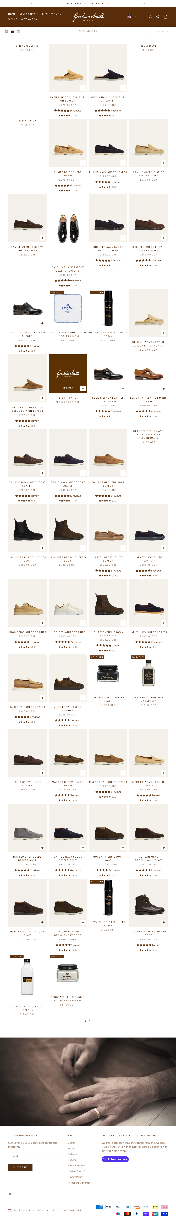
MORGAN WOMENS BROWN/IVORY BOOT (67, 933)
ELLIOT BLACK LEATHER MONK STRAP (108, 400)
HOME (12, 14)
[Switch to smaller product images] (12, 31)
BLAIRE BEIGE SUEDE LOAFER (68, 174)
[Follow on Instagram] (10, 1194)
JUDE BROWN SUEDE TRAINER (67, 709)
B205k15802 (148, 46)
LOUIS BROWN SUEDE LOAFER (27, 784)
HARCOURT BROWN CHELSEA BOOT (68, 559)
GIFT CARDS (29, 19)
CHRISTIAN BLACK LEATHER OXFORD (27, 334)
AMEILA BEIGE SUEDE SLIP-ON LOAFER (68, 99)
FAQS (71, 1148)
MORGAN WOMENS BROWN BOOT (27, 933)
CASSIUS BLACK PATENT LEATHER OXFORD (68, 269)
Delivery (72, 1154)
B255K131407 (27, 120)
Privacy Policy (75, 1176)
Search (71, 1142)
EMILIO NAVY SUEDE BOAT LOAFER (68, 484)
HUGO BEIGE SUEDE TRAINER (27, 632)
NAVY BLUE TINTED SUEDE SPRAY (108, 924)
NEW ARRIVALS (29, 14)
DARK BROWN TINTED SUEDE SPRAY (108, 334)
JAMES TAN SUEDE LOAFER (27, 707)
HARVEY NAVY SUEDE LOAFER (149, 559)
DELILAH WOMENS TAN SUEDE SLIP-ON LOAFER (27, 409)
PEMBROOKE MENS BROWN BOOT (148, 933)
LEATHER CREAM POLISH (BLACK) (108, 699)
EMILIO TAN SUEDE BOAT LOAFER (108, 484)
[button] (62, 110)
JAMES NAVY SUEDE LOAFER (148, 632)
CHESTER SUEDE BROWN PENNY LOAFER (148, 249)
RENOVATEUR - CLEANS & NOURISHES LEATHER (68, 999)
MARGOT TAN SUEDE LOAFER (108, 782)
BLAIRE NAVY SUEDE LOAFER (108, 172)
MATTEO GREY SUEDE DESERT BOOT (27, 859)
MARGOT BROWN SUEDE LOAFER (68, 784)
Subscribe (20, 1167)
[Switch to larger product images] (6, 31)
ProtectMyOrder (77, 1165)
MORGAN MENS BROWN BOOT (108, 859)
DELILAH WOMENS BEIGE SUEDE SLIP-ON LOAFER (148, 344)
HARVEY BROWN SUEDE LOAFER (108, 559)
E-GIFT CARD (67, 398)
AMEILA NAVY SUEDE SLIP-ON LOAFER (108, 99)
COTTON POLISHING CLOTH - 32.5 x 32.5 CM (68, 334)
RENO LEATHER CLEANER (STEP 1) (27, 1008)
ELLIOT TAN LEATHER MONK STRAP (148, 400)
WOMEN (56, 14)
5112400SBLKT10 (27, 46)
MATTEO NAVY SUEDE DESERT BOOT (68, 859)
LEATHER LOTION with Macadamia (148, 699)
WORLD (13, 19)
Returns (72, 1159)
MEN (45, 14)
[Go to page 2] (89, 1021)
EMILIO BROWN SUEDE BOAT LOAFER (27, 484)
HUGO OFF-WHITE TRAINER (68, 632)
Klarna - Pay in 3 (76, 1171)
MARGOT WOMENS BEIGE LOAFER (148, 784)
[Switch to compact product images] (18, 31)
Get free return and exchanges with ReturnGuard (148, 434)
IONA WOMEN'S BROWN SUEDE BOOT (108, 634)
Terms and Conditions (80, 1182)
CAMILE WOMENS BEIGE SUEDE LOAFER (148, 174)
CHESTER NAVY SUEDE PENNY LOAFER (108, 249)
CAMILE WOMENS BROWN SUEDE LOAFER (27, 249)
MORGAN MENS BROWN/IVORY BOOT (148, 859)
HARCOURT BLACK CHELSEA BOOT (27, 559)
